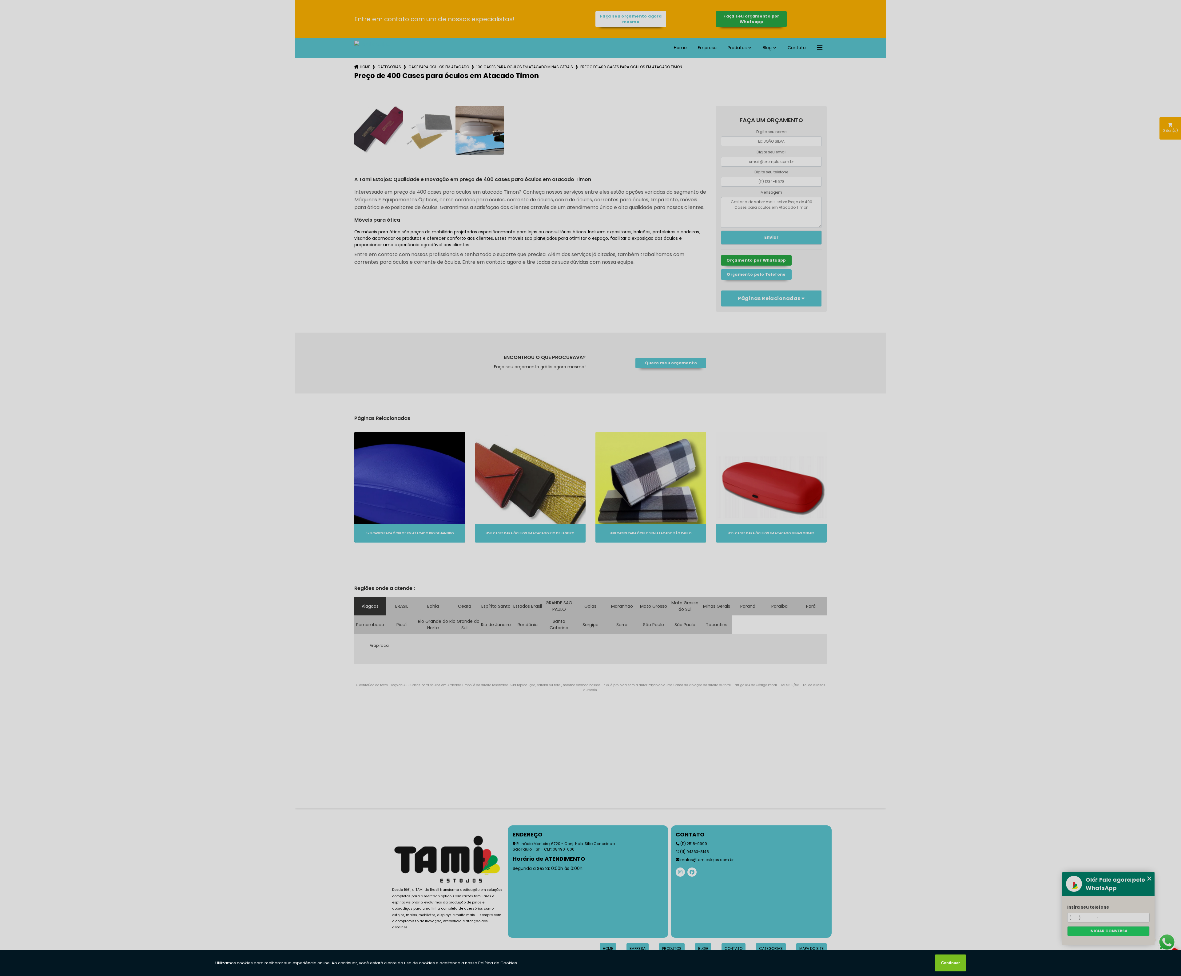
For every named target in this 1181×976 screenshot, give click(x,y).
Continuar (950, 963)
